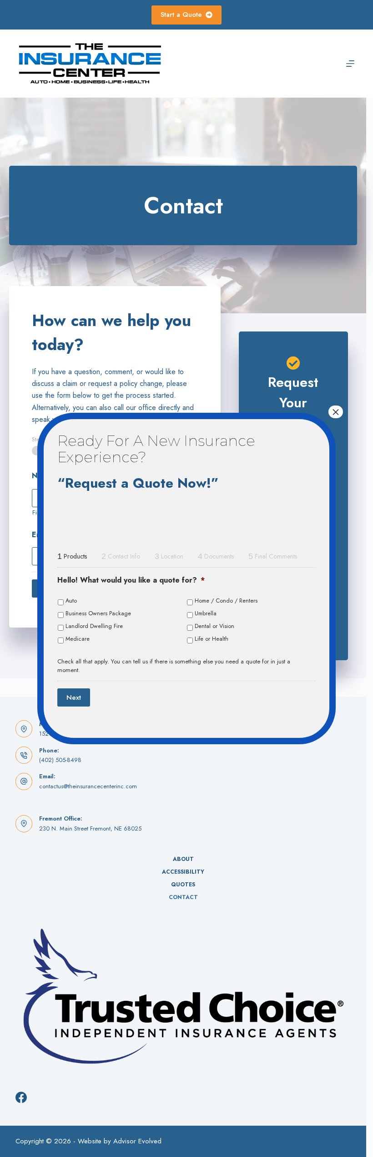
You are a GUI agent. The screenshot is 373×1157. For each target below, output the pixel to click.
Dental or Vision (214, 626)
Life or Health (211, 639)
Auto (71, 601)
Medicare (78, 639)
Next (73, 697)
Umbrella (206, 613)
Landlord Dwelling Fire (94, 626)
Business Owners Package (98, 613)
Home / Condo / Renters (226, 601)
